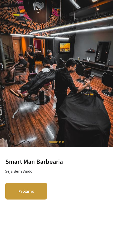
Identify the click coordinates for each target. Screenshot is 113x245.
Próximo (26, 191)
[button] (53, 142)
